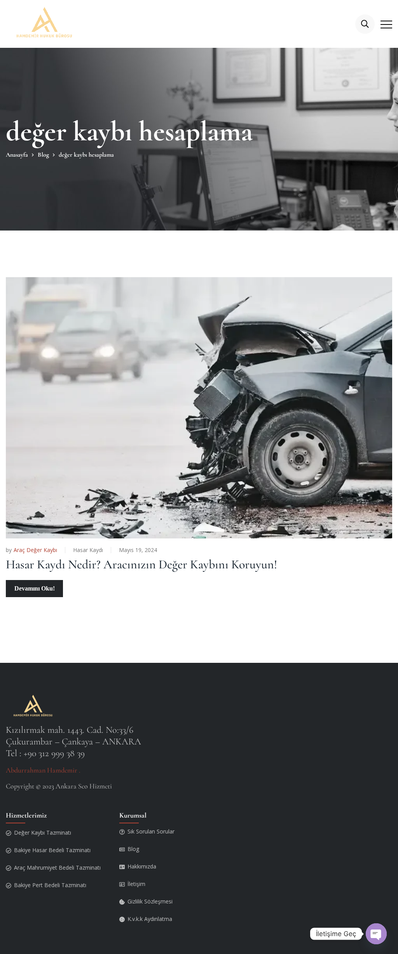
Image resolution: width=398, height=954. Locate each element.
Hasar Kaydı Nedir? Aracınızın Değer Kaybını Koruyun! (141, 564)
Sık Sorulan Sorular (151, 831)
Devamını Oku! (34, 588)
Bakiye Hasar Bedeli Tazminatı (52, 850)
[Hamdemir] (46, 24)
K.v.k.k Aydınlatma (149, 919)
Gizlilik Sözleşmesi (150, 901)
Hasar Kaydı (88, 550)
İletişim (136, 884)
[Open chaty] (376, 933)
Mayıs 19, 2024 (138, 550)
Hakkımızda (141, 866)
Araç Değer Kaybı (35, 550)
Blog (133, 849)
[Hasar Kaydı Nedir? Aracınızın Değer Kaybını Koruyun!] (199, 407)
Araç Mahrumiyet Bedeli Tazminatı (57, 867)
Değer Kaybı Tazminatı (42, 832)
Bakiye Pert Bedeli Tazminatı (50, 885)
